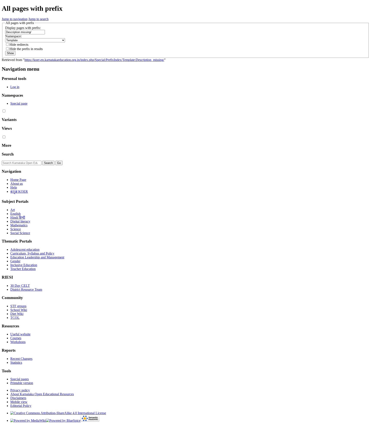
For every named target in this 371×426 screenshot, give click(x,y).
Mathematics (18, 225)
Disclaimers (18, 398)
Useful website (20, 334)
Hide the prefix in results (26, 49)
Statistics (16, 362)
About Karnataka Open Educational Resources (42, 394)
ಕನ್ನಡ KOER (19, 191)
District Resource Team (26, 289)
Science (15, 229)
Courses (15, 338)
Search (8, 154)
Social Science (20, 233)
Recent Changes (21, 358)
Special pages (19, 379)
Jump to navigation (14, 19)
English (15, 213)
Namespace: (13, 36)
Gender (15, 261)
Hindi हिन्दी (17, 217)
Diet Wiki (16, 314)
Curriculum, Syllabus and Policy (32, 253)
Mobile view (18, 402)
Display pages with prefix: (23, 28)
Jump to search (38, 19)
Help (13, 187)
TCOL (15, 317)
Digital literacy (20, 221)
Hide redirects (18, 44)
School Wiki (18, 310)
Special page (18, 103)
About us (16, 183)
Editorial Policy (20, 406)
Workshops (18, 342)
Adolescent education (25, 249)
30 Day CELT (20, 285)
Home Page (18, 180)
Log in (14, 87)
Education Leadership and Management (37, 257)
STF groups (18, 306)
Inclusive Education (23, 265)
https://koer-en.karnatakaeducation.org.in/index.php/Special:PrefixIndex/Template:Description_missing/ (94, 60)
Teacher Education (23, 269)
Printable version (21, 383)
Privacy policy (20, 390)
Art (12, 210)
